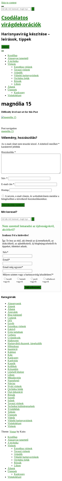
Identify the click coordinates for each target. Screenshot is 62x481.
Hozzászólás (8, 152)
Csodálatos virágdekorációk (21, 21)
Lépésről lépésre (16, 372)
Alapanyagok (14, 303)
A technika (13, 61)
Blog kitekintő (15, 315)
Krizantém (13, 369)
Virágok (12, 64)
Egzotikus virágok (23, 66)
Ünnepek (12, 89)
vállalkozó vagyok (48, 280)
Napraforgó (13, 380)
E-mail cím (7, 184)
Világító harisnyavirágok (26, 75)
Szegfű (11, 397)
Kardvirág (13, 360)
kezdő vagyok (7, 280)
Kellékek (12, 366)
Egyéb (11, 323)
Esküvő (11, 329)
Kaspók (11, 363)
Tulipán (11, 412)
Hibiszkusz (13, 346)
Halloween (13, 340)
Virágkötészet (14, 95)
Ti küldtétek (14, 409)
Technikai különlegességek (21, 406)
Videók (11, 417)
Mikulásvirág (14, 377)
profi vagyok (34, 280)
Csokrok (12, 317)
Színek (11, 400)
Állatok (11, 86)
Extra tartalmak (15, 332)
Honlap (5, 190)
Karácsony (19, 92)
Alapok (11, 306)
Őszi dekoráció (15, 392)
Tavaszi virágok (22, 69)
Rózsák (17, 81)
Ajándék (18, 72)
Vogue (13, 431)
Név (4, 178)
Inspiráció (12, 349)
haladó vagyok (21, 280)
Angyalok (13, 312)
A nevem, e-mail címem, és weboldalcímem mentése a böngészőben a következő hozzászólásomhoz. (30, 197)
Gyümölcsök (14, 337)
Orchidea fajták (21, 78)
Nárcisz (11, 383)
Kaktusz (12, 352)
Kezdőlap (12, 55)
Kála (10, 354)
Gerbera (12, 335)
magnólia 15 (7, 131)
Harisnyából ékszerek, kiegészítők (25, 343)
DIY (10, 320)
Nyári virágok (15, 386)
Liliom (17, 84)
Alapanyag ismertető (18, 58)
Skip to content (8, 2)
